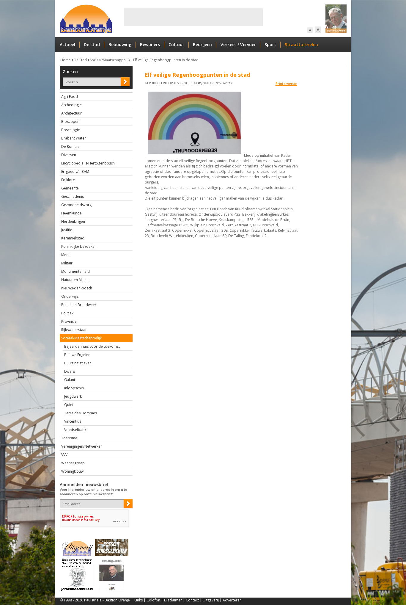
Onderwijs (69, 296)
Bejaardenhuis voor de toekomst (92, 346)
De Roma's (70, 146)
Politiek (67, 313)
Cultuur (176, 44)
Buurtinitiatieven (78, 363)
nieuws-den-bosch (76, 288)
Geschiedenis (72, 196)
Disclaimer (173, 600)
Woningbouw (72, 471)
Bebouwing (119, 44)
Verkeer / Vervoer (238, 44)
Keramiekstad (72, 238)
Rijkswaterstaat (73, 329)
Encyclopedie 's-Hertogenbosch (88, 163)
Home (65, 59)
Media (66, 254)
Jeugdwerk (73, 396)
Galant (69, 379)
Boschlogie (70, 129)
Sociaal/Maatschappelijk (110, 59)
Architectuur (71, 113)
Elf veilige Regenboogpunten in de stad (166, 59)
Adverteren (232, 600)
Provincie (69, 321)
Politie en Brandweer (78, 304)
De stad (92, 44)
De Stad (80, 59)
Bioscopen (70, 121)
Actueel (67, 44)
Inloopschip (74, 388)
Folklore (68, 179)
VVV (64, 454)
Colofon (153, 600)
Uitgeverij (211, 600)
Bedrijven (202, 44)
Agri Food (69, 96)
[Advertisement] (193, 17)
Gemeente (70, 188)
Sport (270, 44)
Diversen (68, 154)
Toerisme (69, 438)
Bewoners (150, 44)
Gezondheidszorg (76, 204)
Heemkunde (71, 213)
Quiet (68, 404)
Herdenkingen (73, 221)
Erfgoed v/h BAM (75, 171)
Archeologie (71, 104)
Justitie (66, 229)
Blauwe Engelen (77, 354)
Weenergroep (73, 462)
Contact (192, 600)
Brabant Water (73, 138)
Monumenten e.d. (76, 271)
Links (138, 600)
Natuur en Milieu (75, 279)
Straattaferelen (301, 44)
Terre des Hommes (80, 413)
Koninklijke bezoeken (79, 246)
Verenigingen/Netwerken (82, 446)
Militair (67, 263)
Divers (69, 371)
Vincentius (72, 421)
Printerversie (286, 83)
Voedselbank (75, 429)
